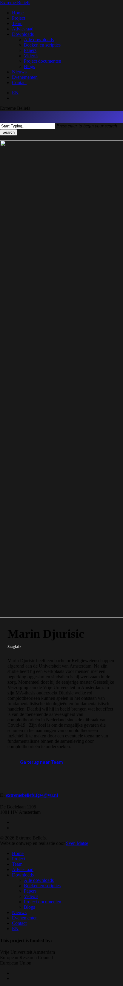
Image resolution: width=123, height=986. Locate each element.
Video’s (31, 896)
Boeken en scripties (42, 885)
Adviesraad (22, 869)
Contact (19, 923)
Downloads (23, 874)
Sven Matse (77, 843)
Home (18, 853)
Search (8, 132)
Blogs (29, 907)
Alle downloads (39, 880)
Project (18, 858)
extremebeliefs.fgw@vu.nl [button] (32, 795)
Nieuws (19, 912)
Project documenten (42, 901)
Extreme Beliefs (15, 2)
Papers (30, 890)
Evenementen (25, 917)
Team (17, 864)
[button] (41, 761)
